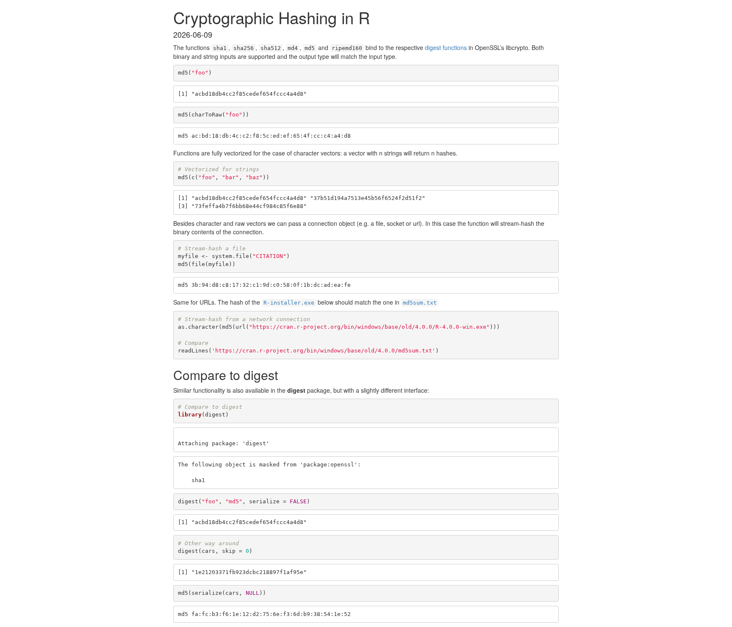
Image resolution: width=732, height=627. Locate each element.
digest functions (446, 47)
